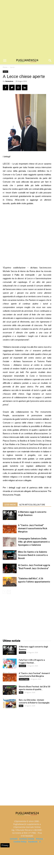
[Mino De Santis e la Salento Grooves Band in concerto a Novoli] (10, 555)
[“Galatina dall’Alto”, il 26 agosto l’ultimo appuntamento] (10, 582)
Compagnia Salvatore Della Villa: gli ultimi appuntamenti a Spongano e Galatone (34, 541)
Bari (21, 692)
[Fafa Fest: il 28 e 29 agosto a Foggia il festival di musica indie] (10, 663)
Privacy (39, 838)
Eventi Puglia (24, 679)
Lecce (12, 67)
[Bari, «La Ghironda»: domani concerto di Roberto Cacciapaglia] (10, 703)
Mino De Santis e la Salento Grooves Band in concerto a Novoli (33, 555)
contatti (13, 838)
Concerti (22, 652)
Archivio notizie (26, 838)
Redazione (9, 81)
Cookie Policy (20, 841)
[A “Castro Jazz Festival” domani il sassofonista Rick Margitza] (10, 528)
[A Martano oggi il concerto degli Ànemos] (10, 515)
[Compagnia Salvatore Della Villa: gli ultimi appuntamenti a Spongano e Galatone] (10, 542)
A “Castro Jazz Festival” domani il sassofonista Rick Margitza (32, 528)
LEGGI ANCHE (10, 505)
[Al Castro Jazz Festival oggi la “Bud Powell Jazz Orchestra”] (10, 568)
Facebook (33, 841)
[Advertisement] (27, 28)
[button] (50, 60)
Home (5, 67)
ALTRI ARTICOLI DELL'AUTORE (32, 505)
